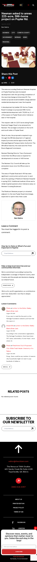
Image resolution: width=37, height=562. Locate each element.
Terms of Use (18, 512)
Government (7, 37)
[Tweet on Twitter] (6, 78)
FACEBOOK (21, 522)
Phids (8, 308)
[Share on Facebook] (3, 78)
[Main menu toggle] (28, 5)
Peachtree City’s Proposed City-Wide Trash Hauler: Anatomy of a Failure (19, 348)
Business (6, 33)
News (25, 37)
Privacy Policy (18, 508)
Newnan (18, 37)
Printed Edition (18, 504)
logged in (16, 229)
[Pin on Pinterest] (9, 78)
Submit (32, 253)
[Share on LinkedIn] (12, 78)
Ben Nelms (5, 27)
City (13, 33)
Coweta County (23, 33)
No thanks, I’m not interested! (19, 559)
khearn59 (9, 326)
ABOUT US (18, 499)
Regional (6, 42)
